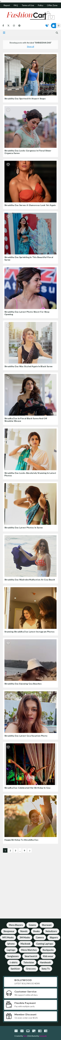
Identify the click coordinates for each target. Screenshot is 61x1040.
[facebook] (3, 25)
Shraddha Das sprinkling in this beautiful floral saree (28, 258)
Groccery (31, 968)
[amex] (45, 1031)
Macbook (25, 943)
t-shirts (13, 962)
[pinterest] (18, 25)
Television (28, 962)
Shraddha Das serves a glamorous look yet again (30, 205)
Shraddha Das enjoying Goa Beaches (23, 683)
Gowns (32, 925)
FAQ (16, 5)
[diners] (39, 1031)
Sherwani (47, 925)
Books (36, 931)
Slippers (54, 937)
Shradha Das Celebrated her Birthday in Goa (27, 787)
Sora (25, 1036)
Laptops (11, 950)
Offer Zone (52, 5)
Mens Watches (29, 950)
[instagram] (14, 25)
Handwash (45, 962)
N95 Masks (8, 937)
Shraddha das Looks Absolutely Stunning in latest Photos (30, 474)
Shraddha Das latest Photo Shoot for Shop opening (26, 313)
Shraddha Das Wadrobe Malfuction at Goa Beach (29, 579)
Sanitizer (15, 968)
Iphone (11, 943)
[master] (28, 1031)
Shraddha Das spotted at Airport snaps (25, 98)
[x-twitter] (8, 25)
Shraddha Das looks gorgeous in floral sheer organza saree (27, 151)
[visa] (22, 1031)
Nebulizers (51, 931)
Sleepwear (8, 931)
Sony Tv (46, 968)
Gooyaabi (43, 1036)
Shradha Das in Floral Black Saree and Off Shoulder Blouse (25, 419)
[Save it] (8, 58)
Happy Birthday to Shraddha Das (21, 840)
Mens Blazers (16, 925)
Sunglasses (13, 956)
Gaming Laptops (44, 943)
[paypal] (16, 1031)
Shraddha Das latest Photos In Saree (23, 527)
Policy (40, 5)
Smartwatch (31, 956)
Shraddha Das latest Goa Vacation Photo (25, 735)
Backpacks (48, 950)
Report (7, 5)
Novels (23, 931)
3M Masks (25, 937)
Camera (40, 937)
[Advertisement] (30, 887)
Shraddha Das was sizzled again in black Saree (28, 366)
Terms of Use (28, 5)
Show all (30, 46)
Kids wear (48, 956)
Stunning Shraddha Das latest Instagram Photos (29, 631)
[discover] (34, 1031)
